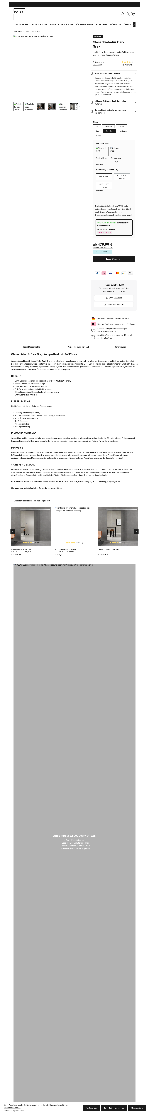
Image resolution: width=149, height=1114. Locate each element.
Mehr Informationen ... (12, 1107)
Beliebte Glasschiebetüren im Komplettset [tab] (32, 501)
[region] (46, 73)
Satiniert (108, 126)
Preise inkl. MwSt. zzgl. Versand (103, 247)
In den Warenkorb (114, 259)
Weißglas (123, 131)
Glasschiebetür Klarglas (108, 549)
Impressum (19, 1111)
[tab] (32, 347)
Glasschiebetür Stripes (21, 549)
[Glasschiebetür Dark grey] (46, 36)
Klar (97, 126)
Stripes (121, 126)
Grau (97, 131)
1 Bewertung (127, 65)
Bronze (98, 136)
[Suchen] (122, 14)
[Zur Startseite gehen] (19, 14)
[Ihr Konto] (127, 14)
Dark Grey (109, 131)
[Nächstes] (134, 24)
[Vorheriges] (12, 531)
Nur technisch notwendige (114, 1108)
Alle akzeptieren (137, 1108)
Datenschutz (9, 1111)
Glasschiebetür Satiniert (65, 549)
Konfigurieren (91, 1108)
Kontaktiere (118, 215)
